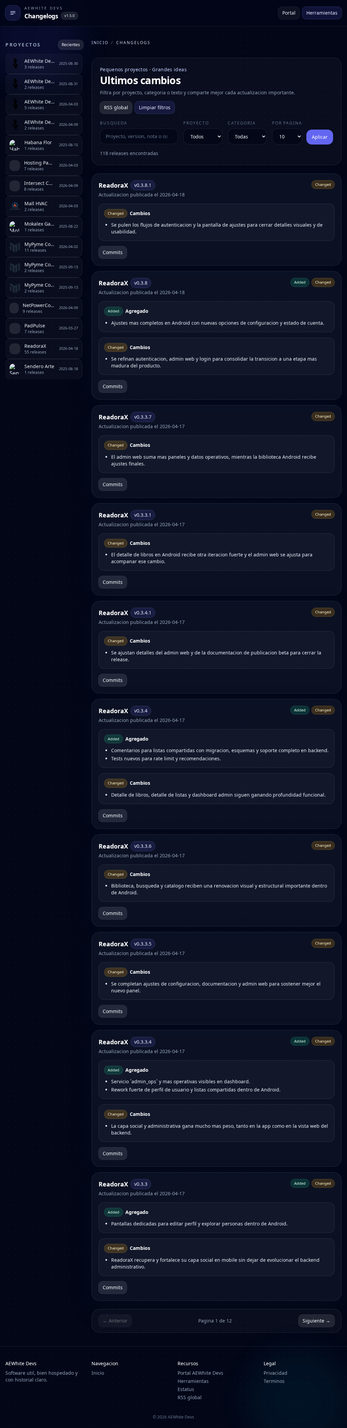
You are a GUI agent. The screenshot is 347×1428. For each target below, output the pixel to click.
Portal (288, 12)
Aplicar (320, 137)
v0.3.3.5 (142, 943)
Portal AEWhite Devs (200, 1373)
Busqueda (113, 123)
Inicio (99, 42)
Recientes (71, 44)
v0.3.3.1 (142, 515)
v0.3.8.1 (142, 185)
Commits (113, 252)
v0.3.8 (140, 283)
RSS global (116, 107)
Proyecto (196, 123)
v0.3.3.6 (142, 846)
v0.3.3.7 (142, 417)
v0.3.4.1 (142, 612)
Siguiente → (316, 1320)
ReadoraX (113, 185)
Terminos (274, 1381)
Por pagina (287, 123)
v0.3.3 (140, 1184)
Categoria (242, 123)
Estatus (186, 1389)
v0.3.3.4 (142, 1042)
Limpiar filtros (154, 107)
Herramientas (322, 12)
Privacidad (275, 1373)
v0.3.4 (140, 710)
